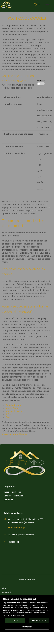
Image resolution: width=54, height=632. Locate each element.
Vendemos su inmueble (14, 496)
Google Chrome (13, 405)
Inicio (4, 588)
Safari (8, 414)
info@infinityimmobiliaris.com (21, 534)
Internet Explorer (14, 411)
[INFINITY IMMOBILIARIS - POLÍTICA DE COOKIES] (27, 4)
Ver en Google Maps (16, 527)
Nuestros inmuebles (12, 492)
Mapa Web (6, 592)
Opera (9, 417)
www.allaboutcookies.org (14, 434)
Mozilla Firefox (12, 408)
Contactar (8, 500)
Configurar (27, 627)
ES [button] (39, 4)
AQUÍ (5, 610)
